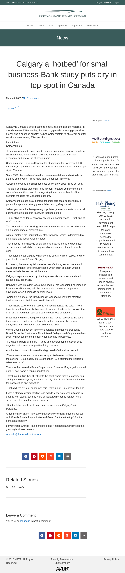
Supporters (77, 25)
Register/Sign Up (103, 3)
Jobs (51, 25)
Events (41, 25)
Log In (116, 3)
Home (30, 25)
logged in (25, 521)
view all (106, 121)
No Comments (31, 98)
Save (11, 108)
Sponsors (62, 25)
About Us (91, 25)
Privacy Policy (111, 559)
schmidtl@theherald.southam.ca (23, 434)
